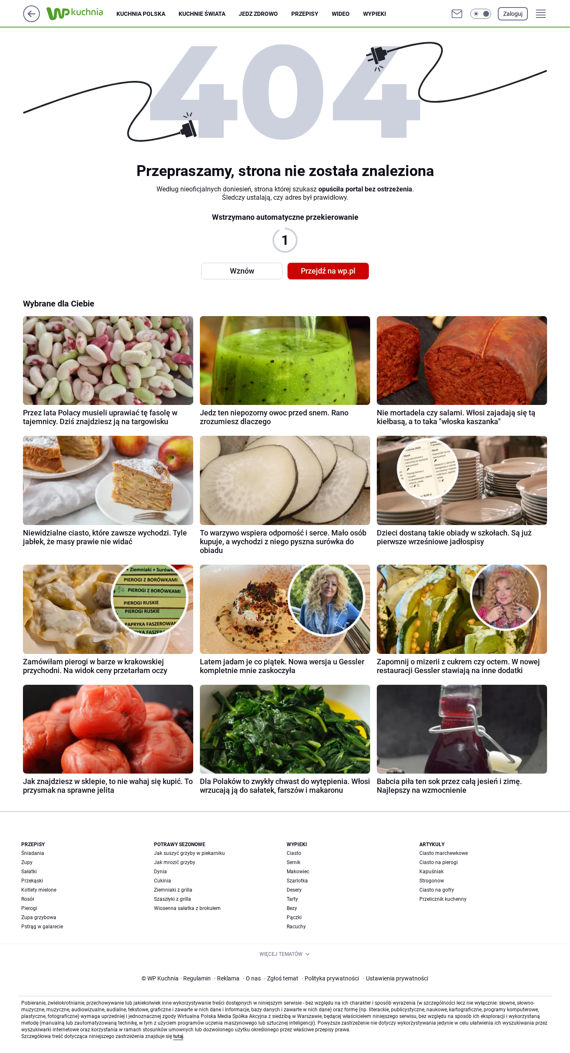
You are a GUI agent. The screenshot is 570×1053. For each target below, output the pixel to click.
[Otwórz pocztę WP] (457, 13)
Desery (294, 890)
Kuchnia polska (140, 13)
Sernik (293, 862)
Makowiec (298, 872)
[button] (480, 14)
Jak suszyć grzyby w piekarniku (189, 853)
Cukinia (162, 881)
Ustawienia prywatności (395, 978)
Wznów (242, 270)
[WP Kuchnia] (81, 13)
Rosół (27, 899)
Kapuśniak (431, 872)
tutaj (178, 1036)
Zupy (27, 862)
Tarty (292, 899)
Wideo (341, 13)
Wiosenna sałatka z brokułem (187, 908)
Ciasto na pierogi (438, 862)
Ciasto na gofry (436, 890)
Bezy (292, 908)
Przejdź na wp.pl (328, 270)
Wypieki (374, 13)
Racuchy (296, 927)
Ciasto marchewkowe (443, 853)
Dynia (160, 872)
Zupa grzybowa (38, 917)
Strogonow (431, 881)
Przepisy (304, 13)
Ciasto (294, 853)
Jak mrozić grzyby (174, 862)
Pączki (294, 917)
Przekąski (32, 881)
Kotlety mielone (38, 890)
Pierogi (29, 908)
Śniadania (32, 853)
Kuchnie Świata (202, 13)
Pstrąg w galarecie (42, 927)
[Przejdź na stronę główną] (31, 20)
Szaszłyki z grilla (172, 899)
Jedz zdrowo (258, 13)
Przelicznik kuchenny (443, 899)
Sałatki (29, 872)
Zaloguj (512, 13)
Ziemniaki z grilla (173, 890)
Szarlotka (297, 881)
